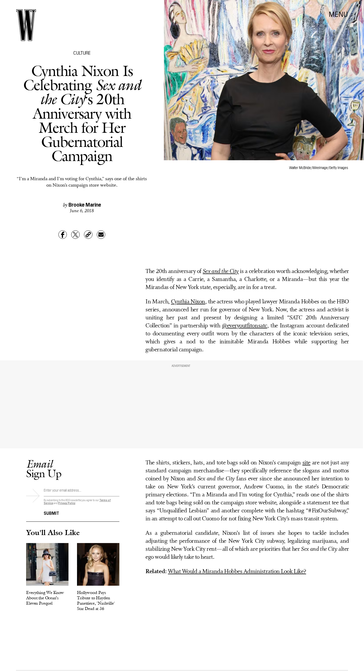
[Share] (62, 234)
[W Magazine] (26, 25)
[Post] (75, 234)
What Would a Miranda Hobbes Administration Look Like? (237, 572)
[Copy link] (88, 234)
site (306, 463)
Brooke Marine (84, 204)
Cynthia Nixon (188, 302)
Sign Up (43, 468)
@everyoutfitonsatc (244, 326)
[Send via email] (101, 234)
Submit (51, 512)
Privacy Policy (66, 503)
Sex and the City (221, 271)
